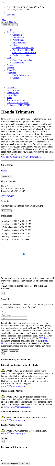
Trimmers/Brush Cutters (23, 47)
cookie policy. (11, 283)
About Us (11, 70)
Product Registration (21, 55)
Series (4, 170)
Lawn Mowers (19, 37)
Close (4, 351)
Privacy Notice (7, 249)
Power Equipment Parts (22, 60)
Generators (17, 35)
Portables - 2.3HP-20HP (23, 50)
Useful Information (20, 75)
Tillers (15, 45)
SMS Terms (6, 264)
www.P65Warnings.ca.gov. (13, 386)
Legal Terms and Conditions (13, 259)
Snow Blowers (19, 42)
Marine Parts (18, 62)
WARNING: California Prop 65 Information (21, 157)
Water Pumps (18, 40)
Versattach (6, 176)
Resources (11, 73)
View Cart (24, 463)
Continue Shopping (10, 463)
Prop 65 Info (6, 268)
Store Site (11, 14)
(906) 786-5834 (14, 12)
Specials (10, 68)
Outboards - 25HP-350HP (24, 52)
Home (9, 30)
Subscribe (6, 211)
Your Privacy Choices (11, 254)
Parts (9, 57)
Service (10, 65)
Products (11, 32)
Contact (15, 78)
